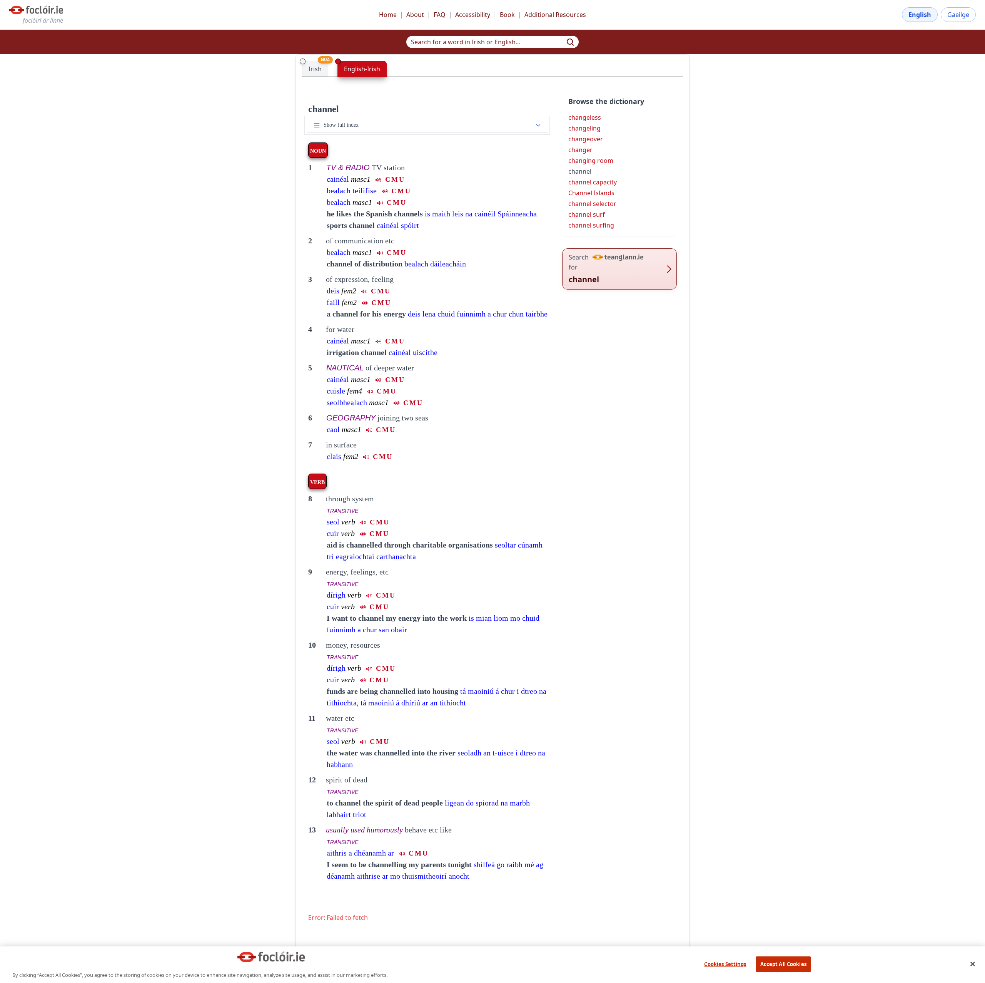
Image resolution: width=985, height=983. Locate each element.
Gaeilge (958, 14)
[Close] (972, 963)
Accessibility (472, 14)
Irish (315, 69)
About (415, 14)
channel (323, 109)
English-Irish (362, 69)
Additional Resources (555, 14)
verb (348, 521)
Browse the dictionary (606, 101)
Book (507, 14)
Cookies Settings (725, 963)
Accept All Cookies (783, 963)
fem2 (348, 290)
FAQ (440, 14)
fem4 (354, 391)
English (919, 14)
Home (388, 14)
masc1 (361, 179)
